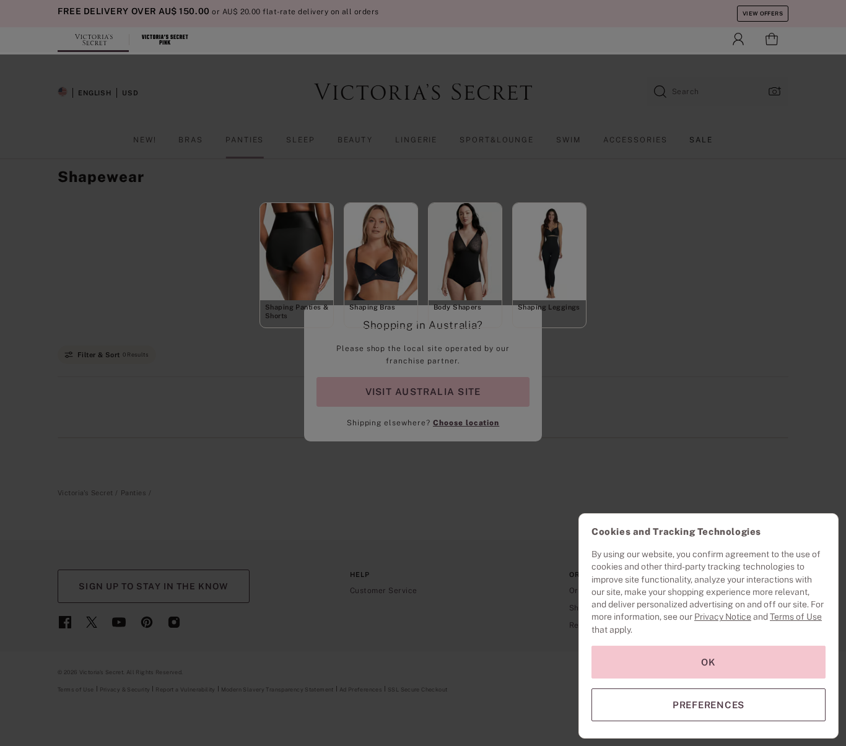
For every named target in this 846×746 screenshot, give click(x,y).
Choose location (466, 423)
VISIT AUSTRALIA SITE (423, 391)
